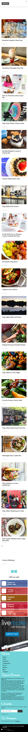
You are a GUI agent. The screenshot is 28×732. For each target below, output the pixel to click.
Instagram (17, 721)
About (4, 657)
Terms (4, 659)
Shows (5, 665)
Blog (4, 669)
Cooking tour (6, 663)
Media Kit (5, 661)
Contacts (5, 671)
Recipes (5, 667)
